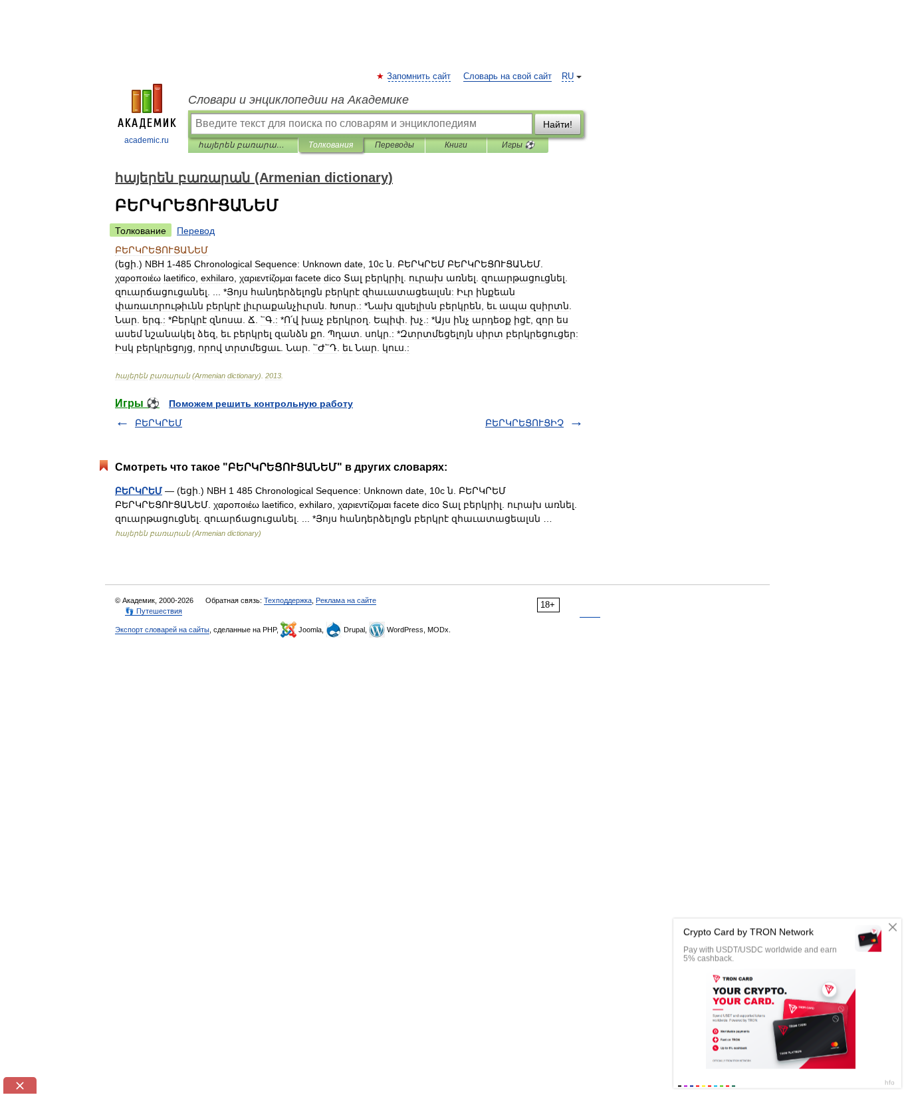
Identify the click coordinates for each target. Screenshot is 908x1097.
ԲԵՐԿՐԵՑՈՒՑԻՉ (524, 423)
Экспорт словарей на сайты (162, 630)
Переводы (394, 145)
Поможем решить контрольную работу (261, 403)
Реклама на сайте (346, 600)
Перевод (196, 230)
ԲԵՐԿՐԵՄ (158, 423)
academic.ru (146, 140)
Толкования (330, 145)
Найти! (557, 124)
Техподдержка (288, 600)
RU (568, 76)
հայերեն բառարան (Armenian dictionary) (243, 145)
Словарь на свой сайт (507, 76)
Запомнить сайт (419, 76)
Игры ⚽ (518, 145)
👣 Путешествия (153, 611)
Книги (456, 145)
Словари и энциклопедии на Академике (298, 99)
